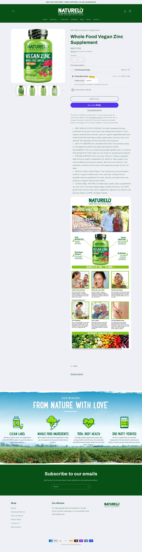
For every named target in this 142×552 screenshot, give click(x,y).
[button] (13, 11)
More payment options (94, 110)
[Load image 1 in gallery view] (21, 91)
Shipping (73, 51)
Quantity (73, 55)
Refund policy (16, 527)
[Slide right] (62, 90)
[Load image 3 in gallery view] (43, 91)
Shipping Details (76, 374)
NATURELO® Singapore (73, 544)
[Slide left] (13, 90)
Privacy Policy (16, 519)
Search (13, 508)
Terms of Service (17, 516)
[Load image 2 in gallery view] (32, 91)
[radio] (73, 70)
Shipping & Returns (18, 512)
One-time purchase (82, 70)
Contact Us (15, 523)
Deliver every (80, 81)
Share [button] (75, 366)
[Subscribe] (88, 486)
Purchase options (77, 65)
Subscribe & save (84, 76)
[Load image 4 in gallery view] (55, 91)
